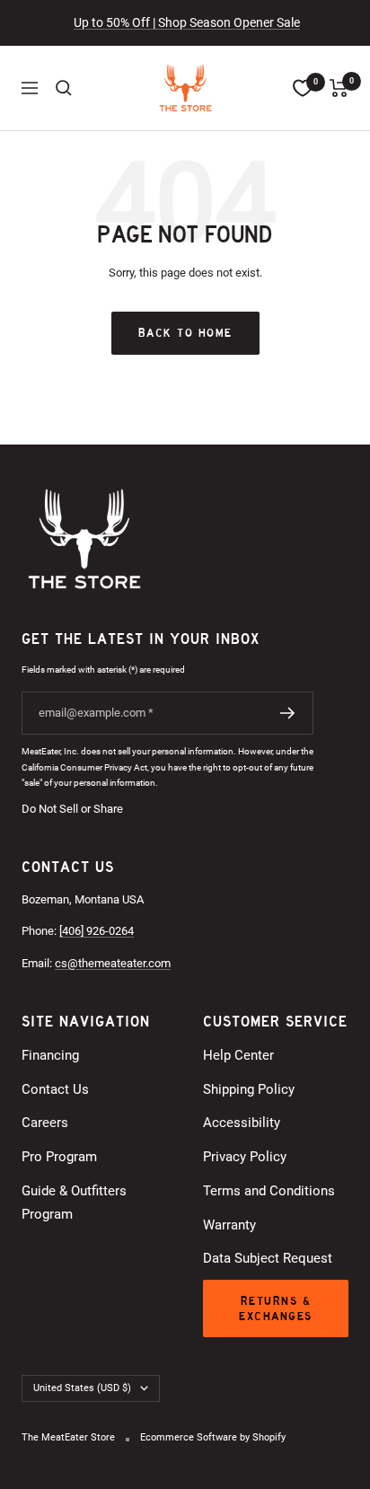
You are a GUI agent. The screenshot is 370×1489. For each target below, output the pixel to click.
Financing (50, 1055)
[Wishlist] (303, 88)
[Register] (287, 713)
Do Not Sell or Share (72, 808)
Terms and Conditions (269, 1191)
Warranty (229, 1225)
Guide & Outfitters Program (74, 1202)
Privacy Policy (244, 1157)
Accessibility (241, 1123)
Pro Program (59, 1157)
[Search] (64, 88)
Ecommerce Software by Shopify (213, 1437)
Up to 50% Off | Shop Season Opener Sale (187, 22)
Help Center (238, 1055)
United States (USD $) (82, 1388)
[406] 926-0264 (96, 931)
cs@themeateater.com (113, 963)
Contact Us (55, 1089)
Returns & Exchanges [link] (276, 1308)
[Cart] (339, 88)
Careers (45, 1123)
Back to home (185, 332)
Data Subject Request (267, 1258)
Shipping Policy (249, 1089)
